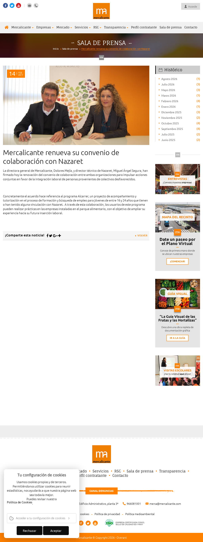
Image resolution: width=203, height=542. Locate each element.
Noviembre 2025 (171, 117)
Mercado (62, 27)
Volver (142, 235)
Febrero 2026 (169, 101)
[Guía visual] (177, 313)
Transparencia (115, 27)
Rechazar (29, 530)
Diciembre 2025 (171, 112)
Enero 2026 (168, 106)
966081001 (134, 504)
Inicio (56, 48)
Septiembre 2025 (172, 128)
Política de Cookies (19, 502)
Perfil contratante (144, 27)
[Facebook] (47, 235)
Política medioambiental (140, 514)
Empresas (43, 27)
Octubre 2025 (170, 123)
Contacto (190, 27)
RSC (96, 27)
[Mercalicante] (101, 11)
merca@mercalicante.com (165, 504)
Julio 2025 (167, 134)
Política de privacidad (107, 514)
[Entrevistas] (177, 179)
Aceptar (55, 530)
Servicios (81, 27)
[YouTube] (95, 523)
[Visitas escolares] (177, 370)
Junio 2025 (168, 140)
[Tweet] (50, 235)
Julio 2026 (167, 84)
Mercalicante (21, 27)
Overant (122, 537)
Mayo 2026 (168, 90)
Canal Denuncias (101, 490)
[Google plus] (55, 235)
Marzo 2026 (168, 95)
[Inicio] (6, 27)
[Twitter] (88, 523)
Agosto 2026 (169, 79)
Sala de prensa (171, 27)
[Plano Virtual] (177, 236)
